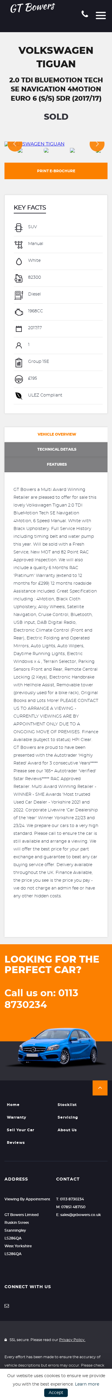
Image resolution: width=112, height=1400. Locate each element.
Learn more (87, 1384)
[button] (100, 1087)
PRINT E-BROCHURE (56, 171)
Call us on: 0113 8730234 (41, 999)
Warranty (16, 1117)
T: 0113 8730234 (70, 1199)
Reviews (16, 1142)
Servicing (68, 1117)
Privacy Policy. (72, 1340)
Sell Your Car (20, 1130)
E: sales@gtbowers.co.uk (78, 1215)
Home (13, 1105)
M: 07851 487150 (70, 1207)
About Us (67, 1130)
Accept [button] (56, 1393)
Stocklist (67, 1105)
